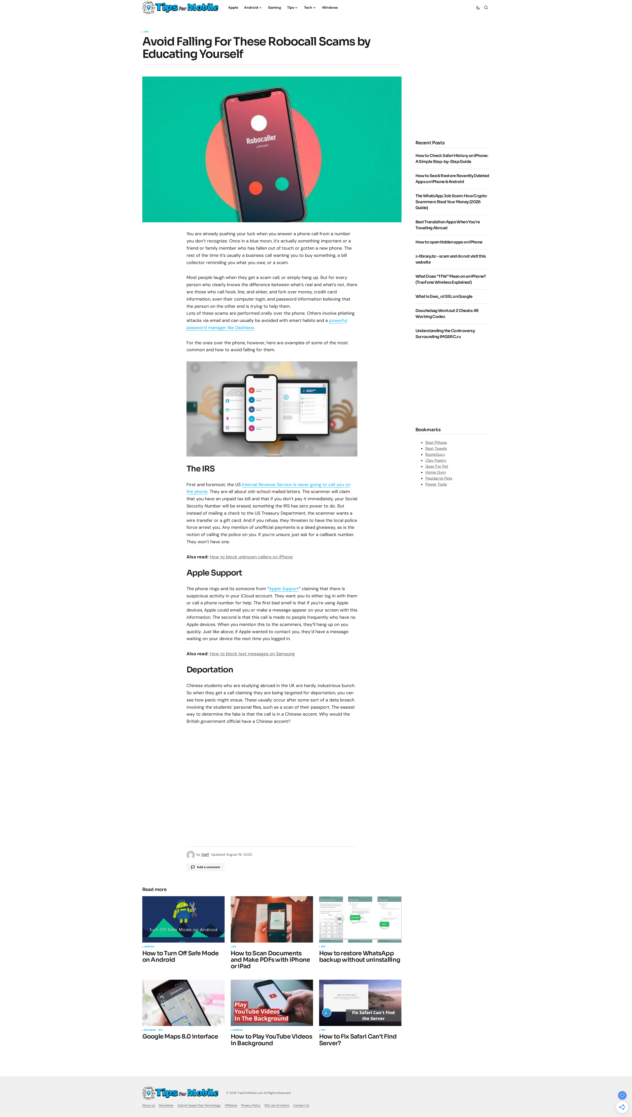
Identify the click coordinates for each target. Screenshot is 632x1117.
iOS (234, 947)
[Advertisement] (457, 92)
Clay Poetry (435, 460)
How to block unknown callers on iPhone (251, 557)
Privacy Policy (250, 1105)
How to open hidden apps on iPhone (449, 242)
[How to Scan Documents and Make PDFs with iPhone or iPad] (272, 919)
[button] (478, 7)
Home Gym (435, 472)
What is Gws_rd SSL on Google (444, 296)
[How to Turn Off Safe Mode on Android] (183, 919)
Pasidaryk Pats (438, 478)
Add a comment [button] (208, 867)
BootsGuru (435, 454)
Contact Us (301, 1105)
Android (149, 947)
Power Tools (436, 484)
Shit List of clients (276, 1105)
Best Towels (436, 448)
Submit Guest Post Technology (199, 1105)
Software (150, 1030)
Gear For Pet (436, 466)
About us (148, 1105)
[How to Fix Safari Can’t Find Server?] (360, 1003)
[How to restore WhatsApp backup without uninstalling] (360, 919)
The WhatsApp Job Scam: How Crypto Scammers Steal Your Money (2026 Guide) (451, 201)
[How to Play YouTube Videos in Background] (272, 1003)
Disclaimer (166, 1105)
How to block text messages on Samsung (252, 654)
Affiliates (231, 1105)
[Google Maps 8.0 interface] (183, 1003)
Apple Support (284, 589)
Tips (146, 32)
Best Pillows (436, 442)
